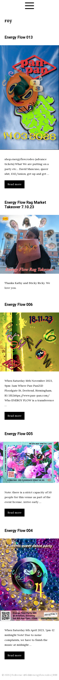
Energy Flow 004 (19, 531)
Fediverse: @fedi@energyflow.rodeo (31, 675)
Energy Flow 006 (19, 305)
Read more (14, 184)
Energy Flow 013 (19, 37)
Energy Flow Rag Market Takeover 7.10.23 (25, 205)
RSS (55, 675)
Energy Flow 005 (19, 434)
